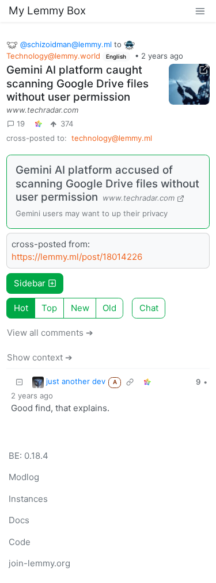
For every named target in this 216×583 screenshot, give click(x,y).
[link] (38, 124)
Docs (19, 520)
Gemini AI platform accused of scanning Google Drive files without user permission (107, 183)
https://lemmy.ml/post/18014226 (77, 256)
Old (109, 307)
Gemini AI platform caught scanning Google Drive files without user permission (77, 83)
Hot (21, 307)
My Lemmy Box (47, 10)
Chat (148, 307)
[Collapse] (19, 382)
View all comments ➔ (50, 332)
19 (21, 123)
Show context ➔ (40, 357)
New (80, 307)
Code (20, 541)
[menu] (199, 10)
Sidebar (30, 283)
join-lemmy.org (39, 563)
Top (49, 307)
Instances (28, 498)
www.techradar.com (42, 109)
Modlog (24, 476)
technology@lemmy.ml (111, 138)
